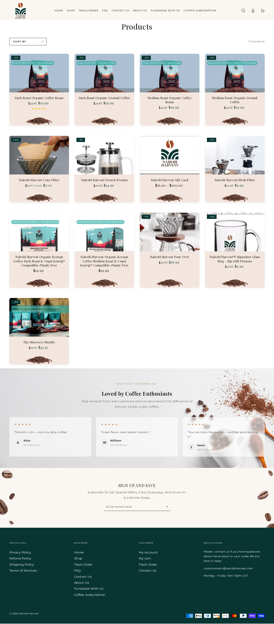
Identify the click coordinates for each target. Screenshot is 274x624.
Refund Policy (20, 558)
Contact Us (83, 576)
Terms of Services (23, 570)
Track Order (83, 564)
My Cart (145, 558)
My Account (148, 552)
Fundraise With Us (89, 588)
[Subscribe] (168, 507)
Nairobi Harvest (28, 613)
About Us (81, 582)
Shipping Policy (21, 564)
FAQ (77, 570)
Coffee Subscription (89, 595)
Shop (78, 558)
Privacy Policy (20, 552)
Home (79, 552)
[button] (243, 11)
